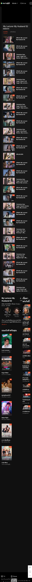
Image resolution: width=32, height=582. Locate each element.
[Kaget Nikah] (7, 363)
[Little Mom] (7, 453)
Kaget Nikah (5, 372)
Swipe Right (5, 417)
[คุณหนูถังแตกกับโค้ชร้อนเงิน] (7, 386)
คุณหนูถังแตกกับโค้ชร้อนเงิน (9, 395)
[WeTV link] (5, 3)
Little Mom (5, 462)
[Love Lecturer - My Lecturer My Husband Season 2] (7, 341)
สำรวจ (24, 3)
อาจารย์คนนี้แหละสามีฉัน (8, 440)
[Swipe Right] (7, 408)
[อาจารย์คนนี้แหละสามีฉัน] (7, 431)
